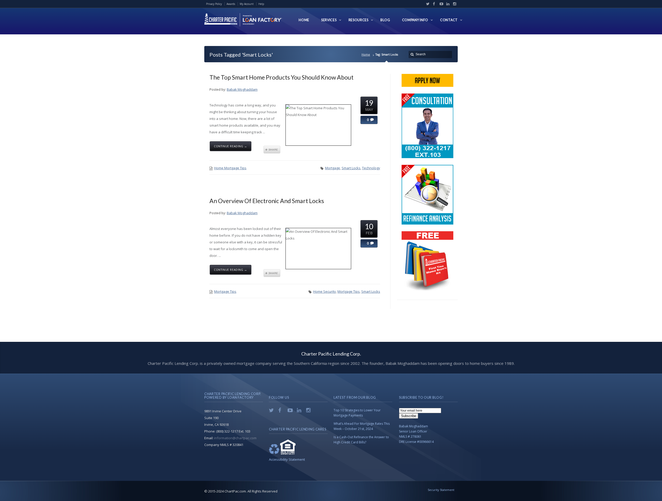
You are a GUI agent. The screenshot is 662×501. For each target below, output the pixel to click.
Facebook (433, 3)
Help (261, 4)
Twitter (426, 3)
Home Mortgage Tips (230, 168)
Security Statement (441, 490)
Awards (231, 4)
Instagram (453, 3)
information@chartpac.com (235, 438)
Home (366, 54)
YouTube (440, 3)
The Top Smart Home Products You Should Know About (281, 77)
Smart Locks (351, 168)
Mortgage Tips (225, 291)
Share (272, 149)
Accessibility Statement (287, 459)
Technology (371, 168)
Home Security (324, 291)
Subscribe (408, 416)
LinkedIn (446, 3)
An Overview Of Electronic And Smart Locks (266, 200)
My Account (247, 4)
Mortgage (332, 168)
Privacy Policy (214, 4)
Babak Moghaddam (242, 89)
